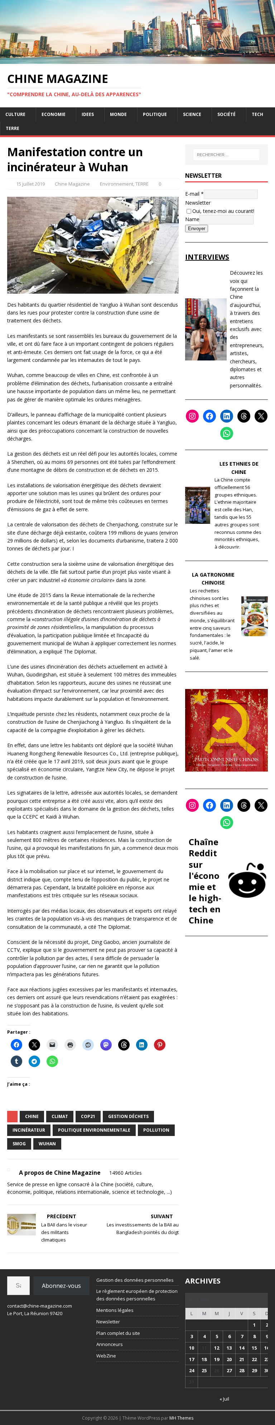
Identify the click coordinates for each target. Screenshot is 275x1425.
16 (266, 1348)
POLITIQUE (155, 114)
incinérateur (29, 1130)
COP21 (88, 1116)
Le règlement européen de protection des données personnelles (137, 1295)
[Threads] (243, 416)
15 (254, 1348)
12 (216, 1348)
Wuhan (47, 1144)
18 (204, 1359)
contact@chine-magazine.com (39, 1306)
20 (229, 1359)
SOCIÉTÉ (226, 114)
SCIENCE (192, 114)
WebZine (106, 1355)
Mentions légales (115, 1310)
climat (60, 1116)
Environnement (116, 184)
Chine (32, 1116)
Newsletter (198, 202)
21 (241, 1359)
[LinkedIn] (226, 416)
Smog (19, 1144)
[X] (261, 416)
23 (266, 1359)
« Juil (224, 1399)
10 (191, 1348)
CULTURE (15, 114)
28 (241, 1370)
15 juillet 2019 (30, 184)
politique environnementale (94, 1130)
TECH (257, 114)
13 (229, 1348)
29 (254, 1370)
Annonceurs (109, 1344)
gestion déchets (128, 1116)
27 (229, 1370)
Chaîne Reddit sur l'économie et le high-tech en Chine (205, 881)
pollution (156, 1130)
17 (191, 1359)
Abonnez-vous (61, 1286)
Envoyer (196, 228)
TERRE (12, 128)
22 (254, 1359)
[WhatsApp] (226, 433)
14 (241, 1348)
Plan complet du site (118, 1333)
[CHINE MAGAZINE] (137, 59)
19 (216, 1359)
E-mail (194, 193)
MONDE (118, 114)
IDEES (88, 114)
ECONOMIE (54, 114)
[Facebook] (209, 416)
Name (192, 219)
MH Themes (181, 1418)
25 (204, 1370)
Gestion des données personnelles (135, 1280)
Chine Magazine (72, 184)
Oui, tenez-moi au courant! (223, 211)
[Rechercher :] (226, 155)
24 (191, 1370)
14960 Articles (125, 1172)
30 (266, 1370)
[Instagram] (192, 416)
